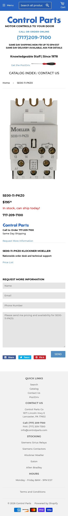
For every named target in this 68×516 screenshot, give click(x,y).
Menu (10, 5)
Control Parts (23, 503)
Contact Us (34, 392)
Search (34, 384)
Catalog (34, 388)
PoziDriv (34, 397)
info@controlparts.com (34, 430)
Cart (63, 7)
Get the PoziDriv (21, 65)
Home (6, 82)
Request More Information (18, 240)
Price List (8, 262)
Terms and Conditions (33, 491)
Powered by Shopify (46, 503)
